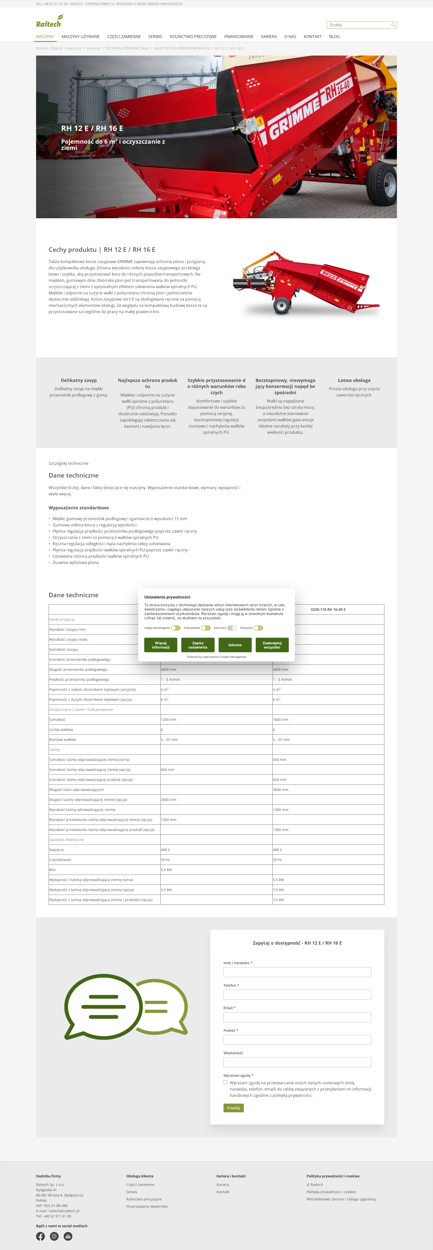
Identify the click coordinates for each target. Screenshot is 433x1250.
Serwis (155, 36)
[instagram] (54, 1236)
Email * (230, 1007)
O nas (290, 36)
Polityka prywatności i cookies (331, 1191)
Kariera (269, 36)
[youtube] (68, 1236)
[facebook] (40, 1236)
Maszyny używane (81, 36)
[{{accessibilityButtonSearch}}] (393, 25)
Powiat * (231, 1030)
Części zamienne (124, 36)
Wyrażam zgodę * (239, 1075)
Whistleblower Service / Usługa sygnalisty (341, 1199)
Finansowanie (239, 36)
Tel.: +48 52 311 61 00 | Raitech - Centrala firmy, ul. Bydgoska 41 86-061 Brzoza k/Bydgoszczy (109, 4)
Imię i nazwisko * (238, 962)
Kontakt (313, 36)
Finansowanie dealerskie (147, 1206)
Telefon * (231, 985)
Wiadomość (233, 1053)
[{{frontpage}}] (50, 21)
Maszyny (45, 36)
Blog (334, 36)
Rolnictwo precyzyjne (193, 36)
